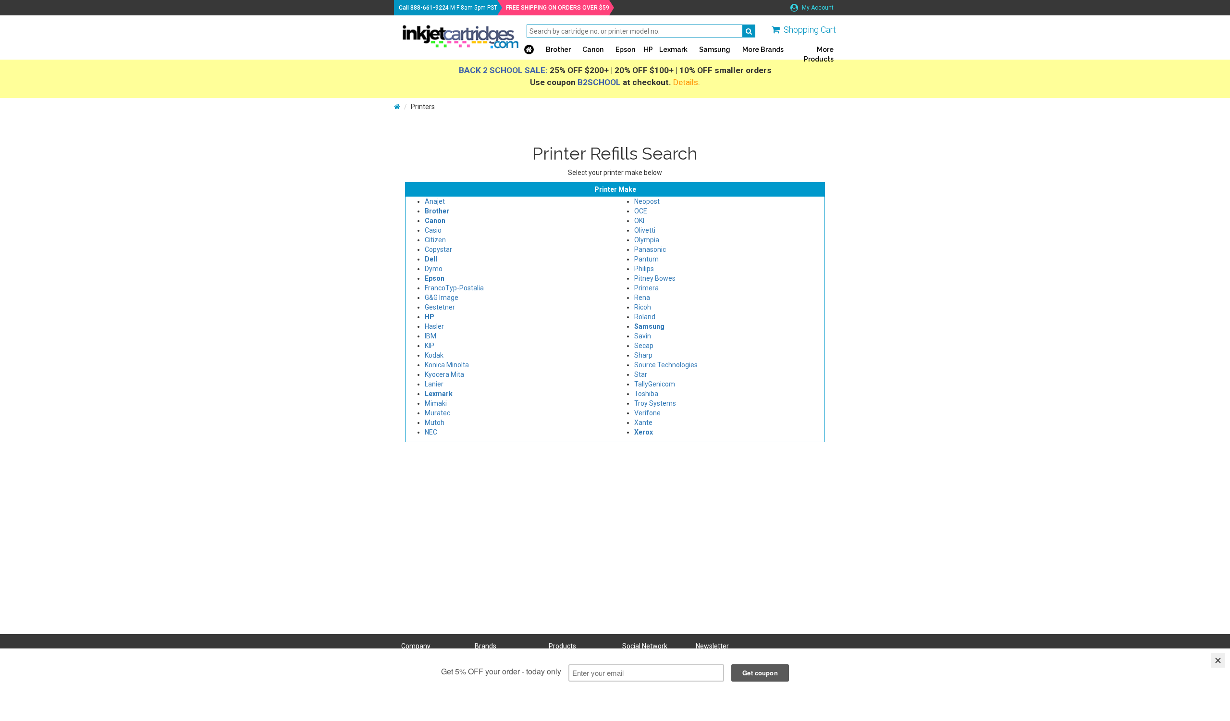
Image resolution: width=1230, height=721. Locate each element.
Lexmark (673, 49)
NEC (431, 432)
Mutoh (434, 422)
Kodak (434, 355)
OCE (640, 211)
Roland (644, 317)
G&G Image (441, 297)
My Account (817, 7)
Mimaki (436, 403)
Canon (592, 49)
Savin (642, 336)
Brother (558, 49)
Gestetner (440, 307)
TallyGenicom (654, 384)
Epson (625, 49)
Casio (433, 230)
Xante (643, 422)
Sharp (643, 355)
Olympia (646, 240)
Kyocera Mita (444, 374)
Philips (644, 269)
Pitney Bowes (655, 278)
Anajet (435, 201)
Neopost (647, 201)
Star (640, 374)
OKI (639, 220)
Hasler (434, 326)
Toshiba (646, 394)
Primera (646, 288)
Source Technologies (666, 365)
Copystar (438, 249)
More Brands (763, 49)
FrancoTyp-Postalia (454, 288)
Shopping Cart (810, 30)
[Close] (1218, 660)
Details (685, 82)
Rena (642, 297)
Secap (643, 345)
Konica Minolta (447, 365)
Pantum (646, 259)
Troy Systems (655, 403)
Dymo (434, 269)
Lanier (434, 384)
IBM (430, 336)
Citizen (435, 240)
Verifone (647, 413)
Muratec (437, 413)
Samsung (714, 49)
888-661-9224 (429, 7)
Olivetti (644, 230)
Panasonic (650, 249)
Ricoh (642, 307)
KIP (429, 345)
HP (648, 49)
